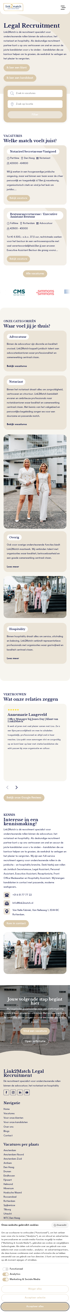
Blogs (6, 1131)
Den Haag (9, 1167)
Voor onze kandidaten (16, 1122)
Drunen (7, 1171)
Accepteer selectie (35, 1298)
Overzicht (61, 1225)
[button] (7, 787)
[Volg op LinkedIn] (20, 1092)
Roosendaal (10, 1197)
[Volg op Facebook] (6, 1092)
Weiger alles (35, 1289)
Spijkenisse (9, 1205)
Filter (35, 114)
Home (7, 1109)
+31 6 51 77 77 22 (22, 895)
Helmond (8, 1184)
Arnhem (8, 1163)
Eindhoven (9, 1176)
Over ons (9, 1127)
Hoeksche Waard (13, 1193)
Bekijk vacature (18, 198)
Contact (8, 1136)
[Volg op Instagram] (13, 1092)
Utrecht (8, 1214)
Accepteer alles (35, 1306)
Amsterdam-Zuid (13, 1159)
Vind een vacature (35, 1031)
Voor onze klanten (13, 1118)
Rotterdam (9, 1201)
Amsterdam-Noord (14, 1155)
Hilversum (9, 1188)
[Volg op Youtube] (27, 1092)
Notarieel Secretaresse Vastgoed (33, 151)
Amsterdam (10, 1150)
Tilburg (7, 1209)
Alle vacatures (35, 273)
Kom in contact (16, 923)
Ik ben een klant (17, 67)
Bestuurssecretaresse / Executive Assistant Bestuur (33, 215)
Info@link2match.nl (23, 903)
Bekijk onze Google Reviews (24, 797)
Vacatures (9, 1113)
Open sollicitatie (35, 1041)
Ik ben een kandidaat (20, 78)
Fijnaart (8, 1180)
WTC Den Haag (12, 1218)
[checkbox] (12, 1269)
